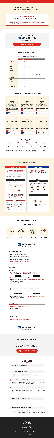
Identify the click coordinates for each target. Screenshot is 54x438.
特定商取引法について (36, 431)
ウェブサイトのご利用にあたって (27, 431)
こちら (16, 202)
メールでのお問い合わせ (28, 44)
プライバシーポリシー (18, 431)
